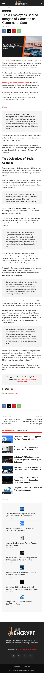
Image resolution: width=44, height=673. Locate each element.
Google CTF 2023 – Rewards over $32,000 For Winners (19, 603)
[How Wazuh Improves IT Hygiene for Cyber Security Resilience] (7, 439)
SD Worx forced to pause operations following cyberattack (11, 421)
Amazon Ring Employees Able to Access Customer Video (21, 544)
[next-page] (7, 498)
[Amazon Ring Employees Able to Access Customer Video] (7, 449)
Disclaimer (27, 666)
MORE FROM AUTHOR (23, 431)
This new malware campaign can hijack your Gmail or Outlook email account (20, 515)
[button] (3, 3)
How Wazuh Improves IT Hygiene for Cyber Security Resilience (20, 529)
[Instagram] (19, 656)
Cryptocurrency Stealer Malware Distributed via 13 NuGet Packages (32, 421)
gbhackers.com (13, 393)
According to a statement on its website (15, 82)
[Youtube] (31, 656)
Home (4, 8)
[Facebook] (4, 31)
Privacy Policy (18, 666)
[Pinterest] (14, 31)
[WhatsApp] (19, 31)
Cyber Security (12, 8)
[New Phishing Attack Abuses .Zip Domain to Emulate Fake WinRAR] (7, 469)
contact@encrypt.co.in (27, 650)
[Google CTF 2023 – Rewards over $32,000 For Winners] (7, 490)
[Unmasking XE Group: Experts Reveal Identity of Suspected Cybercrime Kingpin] (7, 480)
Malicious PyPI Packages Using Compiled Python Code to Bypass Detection (27, 459)
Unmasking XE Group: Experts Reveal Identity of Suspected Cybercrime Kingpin (26, 479)
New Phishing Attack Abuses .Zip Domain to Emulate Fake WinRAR (21, 573)
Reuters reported (8, 61)
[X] (9, 31)
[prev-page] (3, 498)
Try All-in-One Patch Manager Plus (26, 380)
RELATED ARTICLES (8, 431)
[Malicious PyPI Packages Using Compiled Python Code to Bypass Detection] (7, 459)
